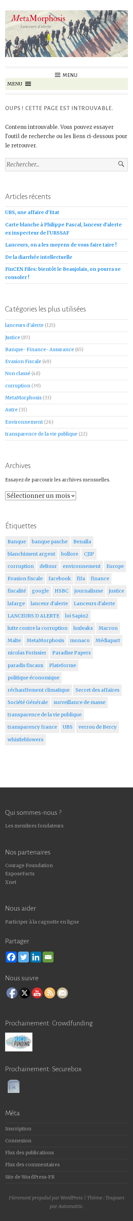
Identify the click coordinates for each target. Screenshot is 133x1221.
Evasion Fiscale (23, 361)
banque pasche (50, 542)
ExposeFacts (19, 874)
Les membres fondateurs (34, 826)
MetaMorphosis (23, 398)
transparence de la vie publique (41, 434)
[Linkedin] (35, 957)
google (40, 591)
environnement (82, 566)
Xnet (10, 882)
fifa (81, 578)
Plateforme (62, 665)
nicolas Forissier (27, 653)
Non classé (17, 373)
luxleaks (83, 628)
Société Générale (28, 702)
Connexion (18, 1141)
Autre (11, 410)
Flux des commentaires (32, 1165)
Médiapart (107, 640)
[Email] (48, 957)
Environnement (24, 422)
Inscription (18, 1129)
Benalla (82, 542)
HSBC (62, 591)
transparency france (32, 727)
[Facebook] (11, 957)
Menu (70, 75)
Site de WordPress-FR (30, 1177)
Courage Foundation (29, 865)
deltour (48, 566)
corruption (17, 386)
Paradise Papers (71, 653)
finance (100, 578)
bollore (69, 554)
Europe (115, 566)
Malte (14, 640)
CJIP (89, 554)
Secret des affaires (97, 690)
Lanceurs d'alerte (94, 603)
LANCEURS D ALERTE (33, 616)
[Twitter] (23, 957)
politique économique (33, 678)
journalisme (88, 591)
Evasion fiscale (25, 578)
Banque (17, 542)
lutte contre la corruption (38, 628)
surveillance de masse (79, 702)
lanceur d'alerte (49, 603)
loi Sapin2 (76, 616)
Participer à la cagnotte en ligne (42, 922)
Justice (12, 338)
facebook (59, 578)
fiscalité (17, 591)
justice (116, 591)
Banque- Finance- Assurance (39, 350)
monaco (80, 640)
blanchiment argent (31, 554)
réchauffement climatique (39, 690)
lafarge (16, 603)
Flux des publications (29, 1153)
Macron (108, 628)
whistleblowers (25, 739)
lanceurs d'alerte (24, 325)
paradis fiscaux (25, 665)
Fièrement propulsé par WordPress (46, 1198)
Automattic (70, 1206)
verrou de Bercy (97, 727)
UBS (68, 727)
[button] (14, 84)
